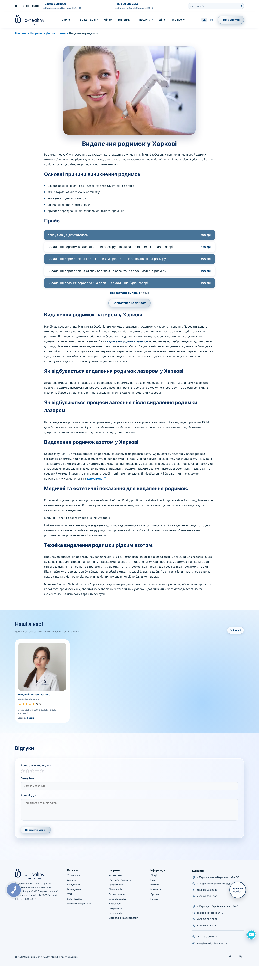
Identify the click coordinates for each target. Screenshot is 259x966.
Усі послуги (73, 875)
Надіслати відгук (35, 829)
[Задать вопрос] (251, 935)
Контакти (155, 889)
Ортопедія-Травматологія (123, 917)
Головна (20, 33)
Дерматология (117, 894)
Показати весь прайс (129, 293)
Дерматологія (56, 33)
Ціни (162, 19)
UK (204, 20)
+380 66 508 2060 (54, 3)
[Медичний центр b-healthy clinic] (29, 19)
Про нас (176, 19)
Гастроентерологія (120, 880)
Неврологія (115, 908)
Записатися (231, 19)
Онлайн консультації (79, 903)
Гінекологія (115, 889)
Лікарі (108, 19)
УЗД (69, 894)
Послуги (145, 19)
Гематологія (116, 884)
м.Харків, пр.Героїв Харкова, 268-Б (134, 8)
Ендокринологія (118, 898)
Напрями (124, 19)
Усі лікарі (235, 630)
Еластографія (74, 898)
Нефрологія (115, 913)
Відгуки (154, 884)
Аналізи (66, 19)
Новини (154, 898)
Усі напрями (115, 875)
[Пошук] (240, 6)
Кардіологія (115, 903)
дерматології (96, 478)
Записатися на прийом (129, 303)
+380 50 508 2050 (127, 3)
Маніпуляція (74, 889)
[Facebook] (230, 957)
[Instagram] (240, 957)
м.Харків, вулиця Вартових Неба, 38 (62, 8)
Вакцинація (88, 19)
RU (211, 20)
